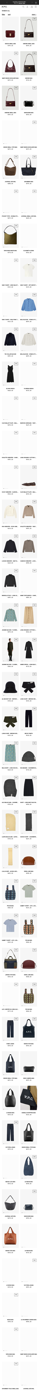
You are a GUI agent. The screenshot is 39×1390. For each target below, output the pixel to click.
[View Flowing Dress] (28, 374)
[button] (34, 15)
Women (20, 3)
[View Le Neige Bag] (10, 1098)
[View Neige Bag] (10, 1305)
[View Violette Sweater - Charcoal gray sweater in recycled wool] (10, 443)
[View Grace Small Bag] (10, 29)
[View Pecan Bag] (10, 891)
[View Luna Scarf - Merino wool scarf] (28, 684)
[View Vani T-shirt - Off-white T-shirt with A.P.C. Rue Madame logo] (28, 270)
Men (24, 3)
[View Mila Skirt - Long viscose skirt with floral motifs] (10, 753)
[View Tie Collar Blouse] (10, 339)
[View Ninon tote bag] (10, 1236)
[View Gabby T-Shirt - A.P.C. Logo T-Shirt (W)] (28, 891)
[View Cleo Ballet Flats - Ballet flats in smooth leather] (10, 408)
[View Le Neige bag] (28, 1236)
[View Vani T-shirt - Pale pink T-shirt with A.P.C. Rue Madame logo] (10, 305)
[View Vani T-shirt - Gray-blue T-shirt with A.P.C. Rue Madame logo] (10, 270)
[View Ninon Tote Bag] (28, 1029)
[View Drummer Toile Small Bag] (10, 1374)
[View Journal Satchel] (10, 167)
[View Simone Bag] (28, 63)
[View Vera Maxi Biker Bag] (10, 236)
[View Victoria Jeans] (10, 1132)
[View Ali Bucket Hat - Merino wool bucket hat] (10, 684)
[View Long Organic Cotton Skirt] (28, 443)
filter (3, 15)
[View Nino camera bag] (28, 1063)
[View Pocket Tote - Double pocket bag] (10, 201)
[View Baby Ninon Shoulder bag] (28, 1339)
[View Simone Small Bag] (28, 29)
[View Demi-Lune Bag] (28, 856)
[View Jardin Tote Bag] (10, 960)
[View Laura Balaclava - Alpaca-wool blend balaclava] (10, 822)
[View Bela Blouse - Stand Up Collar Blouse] (28, 305)
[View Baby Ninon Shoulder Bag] (10, 63)
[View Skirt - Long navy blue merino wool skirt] (28, 787)
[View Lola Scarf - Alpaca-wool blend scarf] (10, 856)
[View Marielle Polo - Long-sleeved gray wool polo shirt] (10, 580)
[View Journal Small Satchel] (28, 201)
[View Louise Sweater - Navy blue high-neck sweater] (10, 546)
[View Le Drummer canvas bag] (28, 1305)
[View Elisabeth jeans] (28, 236)
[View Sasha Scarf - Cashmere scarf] (28, 822)
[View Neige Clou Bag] (10, 1167)
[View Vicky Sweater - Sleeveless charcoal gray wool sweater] (10, 477)
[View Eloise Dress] (10, 374)
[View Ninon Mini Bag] (28, 98)
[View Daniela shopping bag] (28, 1098)
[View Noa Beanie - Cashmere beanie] (28, 753)
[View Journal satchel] (10, 1201)
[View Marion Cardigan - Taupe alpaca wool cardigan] (28, 408)
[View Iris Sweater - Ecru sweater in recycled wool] (10, 512)
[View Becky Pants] (28, 718)
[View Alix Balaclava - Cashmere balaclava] (10, 787)
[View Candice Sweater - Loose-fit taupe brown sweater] (28, 546)
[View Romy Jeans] (10, 1029)
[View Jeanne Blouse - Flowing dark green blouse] (10, 649)
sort (9, 15)
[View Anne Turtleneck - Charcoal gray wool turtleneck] (28, 580)
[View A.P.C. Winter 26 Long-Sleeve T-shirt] (10, 994)
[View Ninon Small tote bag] (10, 132)
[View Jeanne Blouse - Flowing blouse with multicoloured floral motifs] (10, 615)
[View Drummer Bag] (28, 167)
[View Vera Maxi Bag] (10, 1339)
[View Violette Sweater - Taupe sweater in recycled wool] (28, 512)
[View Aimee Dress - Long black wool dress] (28, 649)
